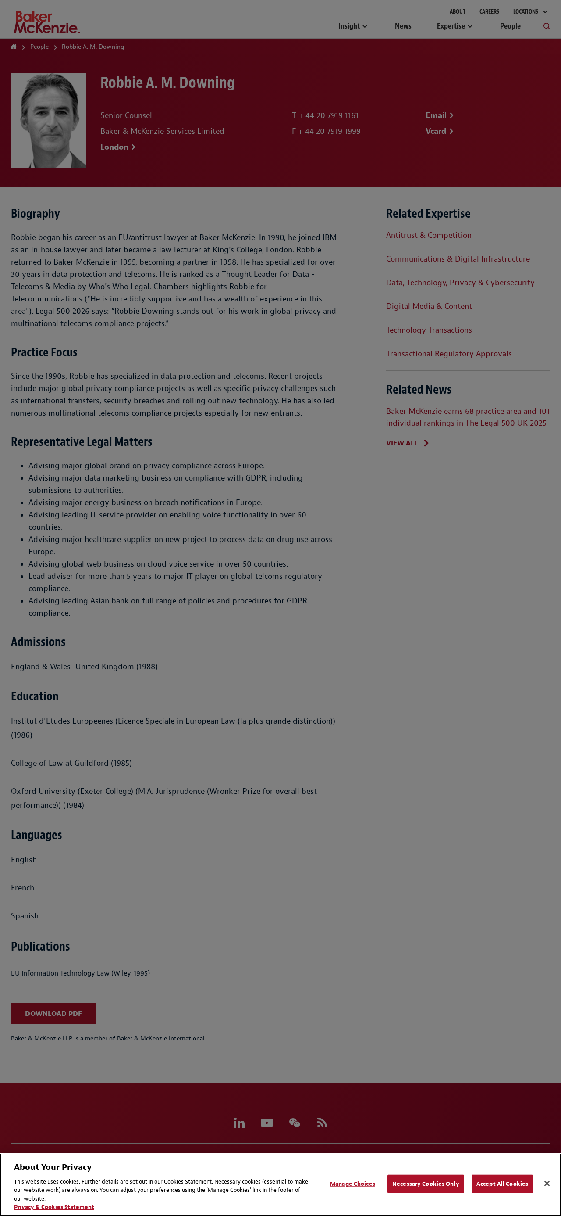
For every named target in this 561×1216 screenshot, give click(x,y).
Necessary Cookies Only (425, 1183)
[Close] (547, 1183)
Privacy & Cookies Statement (54, 1207)
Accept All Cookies (502, 1183)
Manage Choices (352, 1183)
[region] (280, 1184)
